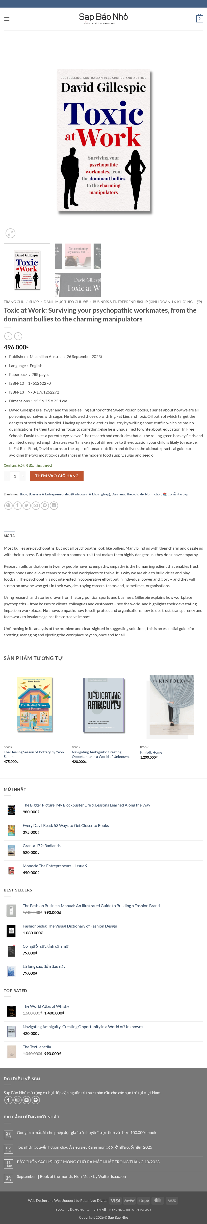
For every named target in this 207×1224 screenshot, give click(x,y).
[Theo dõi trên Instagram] (17, 1100)
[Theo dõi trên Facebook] (8, 1100)
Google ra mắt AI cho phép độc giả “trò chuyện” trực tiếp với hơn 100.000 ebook (86, 1132)
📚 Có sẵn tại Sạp (175, 494)
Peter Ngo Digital (94, 1200)
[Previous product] (18, 336)
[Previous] (14, 140)
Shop (34, 302)
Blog (60, 1209)
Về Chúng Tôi (78, 1209)
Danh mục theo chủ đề (66, 302)
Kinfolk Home (151, 752)
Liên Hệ (100, 1209)
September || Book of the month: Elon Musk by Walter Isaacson (71, 1176)
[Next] (192, 140)
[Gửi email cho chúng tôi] (26, 1100)
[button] (7, 19)
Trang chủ (14, 302)
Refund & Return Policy (130, 1209)
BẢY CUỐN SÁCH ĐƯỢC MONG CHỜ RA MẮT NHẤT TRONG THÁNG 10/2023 (88, 1161)
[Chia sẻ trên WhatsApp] (8, 505)
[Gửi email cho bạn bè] (36, 505)
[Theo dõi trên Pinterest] (36, 1100)
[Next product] (8, 336)
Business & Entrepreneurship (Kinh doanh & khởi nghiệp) (147, 302)
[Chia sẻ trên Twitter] (26, 505)
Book (23, 494)
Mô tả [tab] (9, 536)
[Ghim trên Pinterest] (45, 505)
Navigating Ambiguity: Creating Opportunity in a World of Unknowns (101, 754)
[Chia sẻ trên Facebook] (17, 505)
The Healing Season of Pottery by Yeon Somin (34, 754)
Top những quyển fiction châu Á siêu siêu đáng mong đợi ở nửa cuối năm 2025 (84, 1147)
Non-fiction (153, 494)
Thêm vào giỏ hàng (57, 475)
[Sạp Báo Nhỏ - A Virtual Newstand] (103, 18)
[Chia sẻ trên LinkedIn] (54, 505)
